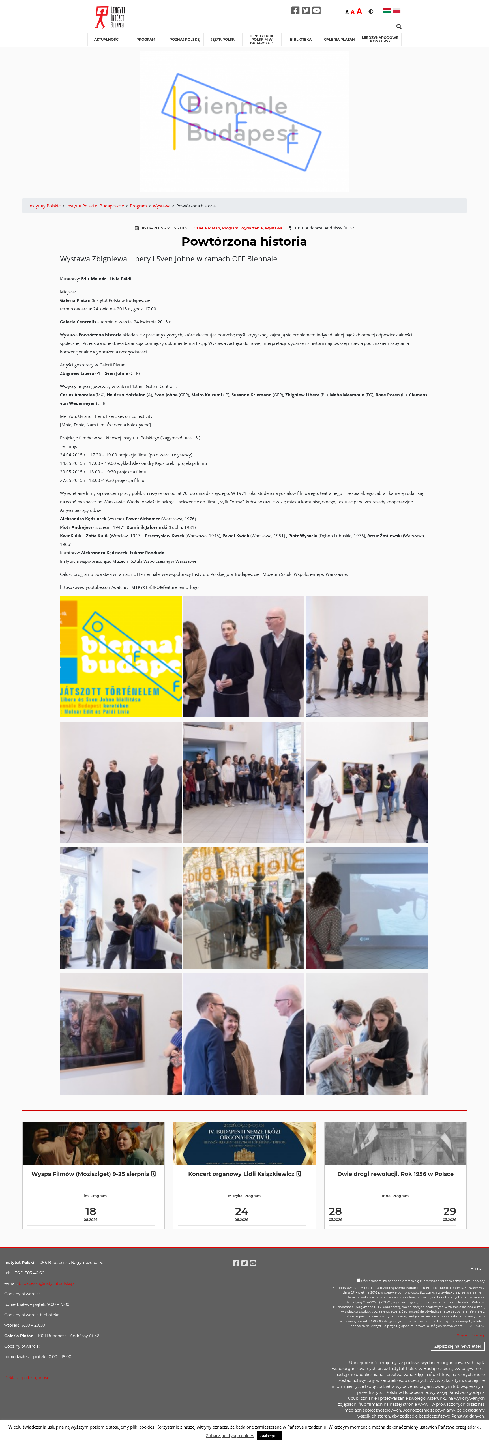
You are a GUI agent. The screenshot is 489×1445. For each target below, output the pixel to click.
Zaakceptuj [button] (269, 1435)
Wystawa (273, 228)
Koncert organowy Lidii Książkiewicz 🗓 (244, 1174)
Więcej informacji (471, 1335)
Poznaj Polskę (185, 39)
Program (145, 39)
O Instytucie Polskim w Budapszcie (262, 39)
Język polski (223, 39)
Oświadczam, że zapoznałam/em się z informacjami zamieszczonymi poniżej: (422, 1281)
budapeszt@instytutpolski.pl (47, 1283)
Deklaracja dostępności (27, 1377)
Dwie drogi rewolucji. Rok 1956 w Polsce (395, 1174)
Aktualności (107, 39)
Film (84, 1196)
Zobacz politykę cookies (230, 1435)
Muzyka (235, 1196)
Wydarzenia (251, 228)
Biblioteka (301, 39)
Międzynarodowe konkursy (380, 39)
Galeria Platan (339, 39)
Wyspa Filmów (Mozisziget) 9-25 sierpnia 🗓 (93, 1174)
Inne (386, 1196)
